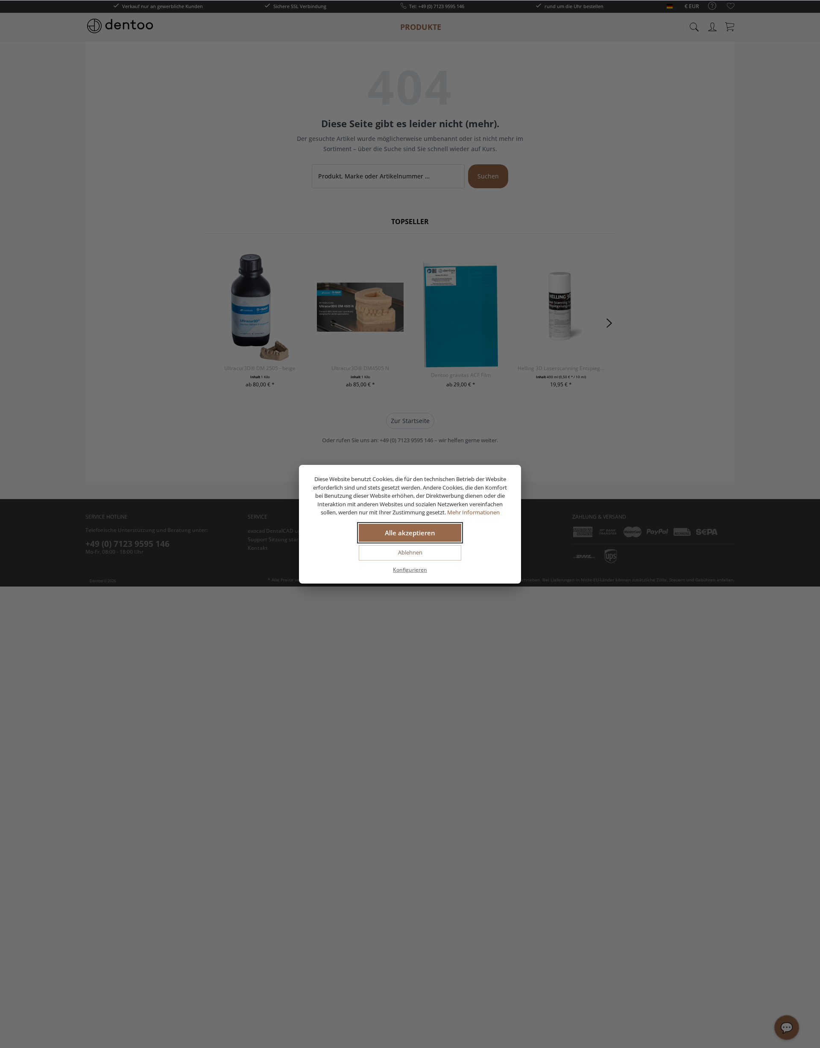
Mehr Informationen (473, 512)
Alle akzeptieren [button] (410, 532)
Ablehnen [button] (410, 552)
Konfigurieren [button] (410, 569)
